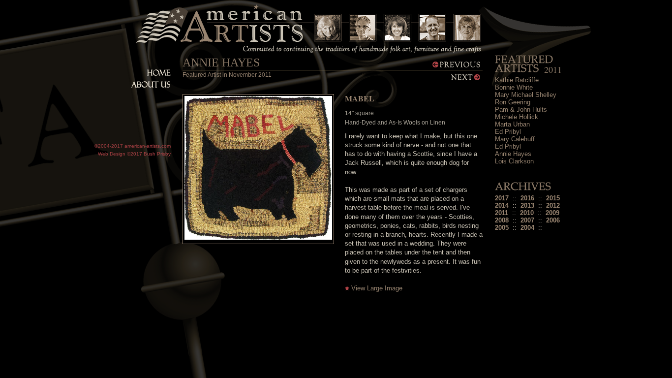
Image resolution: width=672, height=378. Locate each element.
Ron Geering (512, 102)
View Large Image (376, 288)
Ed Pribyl (508, 131)
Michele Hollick (516, 117)
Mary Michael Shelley (525, 94)
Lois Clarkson (514, 161)
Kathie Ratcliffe (517, 80)
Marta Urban (512, 124)
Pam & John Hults (521, 109)
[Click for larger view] (258, 237)
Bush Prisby (157, 154)
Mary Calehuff (515, 139)
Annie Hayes (513, 154)
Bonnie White (514, 87)
